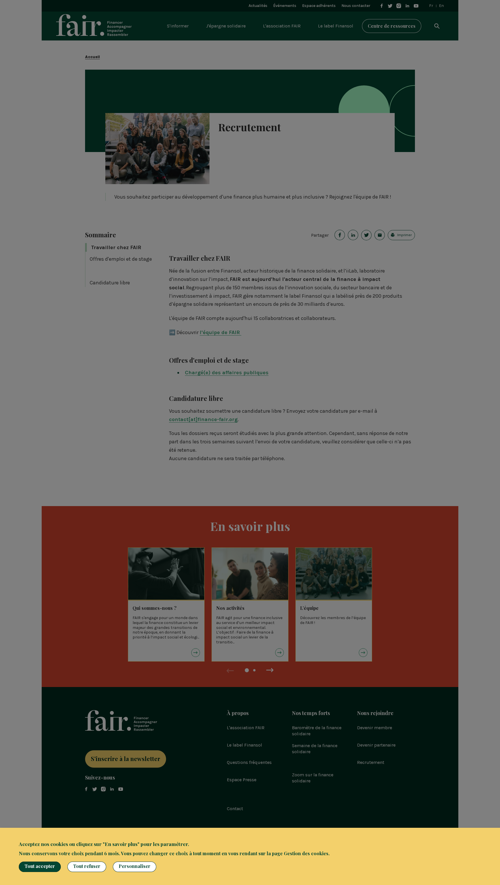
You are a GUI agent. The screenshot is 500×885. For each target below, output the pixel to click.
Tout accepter (40, 866)
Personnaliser (134, 866)
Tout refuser (86, 866)
